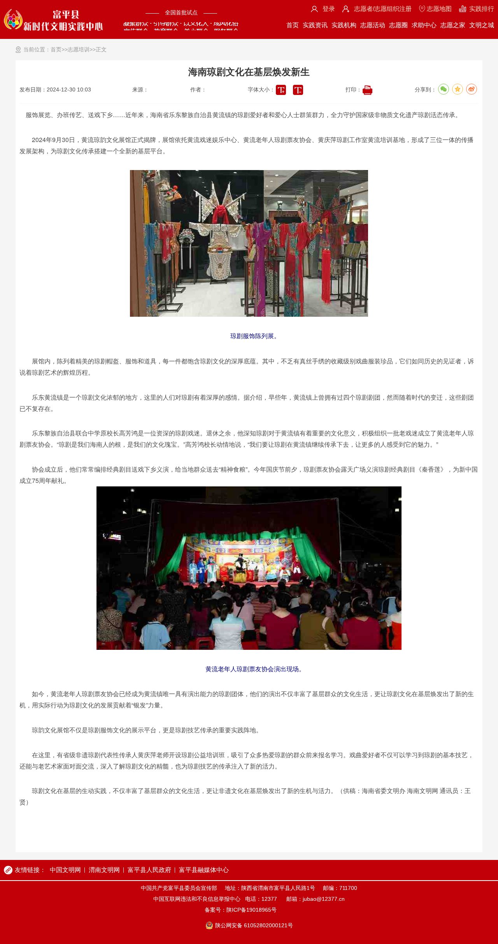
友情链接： (30, 870)
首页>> (59, 49)
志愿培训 (78, 49)
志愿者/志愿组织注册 (383, 8)
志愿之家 (452, 25)
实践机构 (343, 25)
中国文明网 (65, 870)
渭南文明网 (104, 870)
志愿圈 (398, 25)
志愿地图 (439, 8)
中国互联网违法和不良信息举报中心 (196, 899)
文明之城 (481, 25)
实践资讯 (315, 25)
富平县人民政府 (149, 870)
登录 (329, 8)
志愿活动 (372, 25)
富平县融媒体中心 (204, 870)
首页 (292, 25)
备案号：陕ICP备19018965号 (241, 910)
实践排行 (481, 8)
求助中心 (424, 25)
